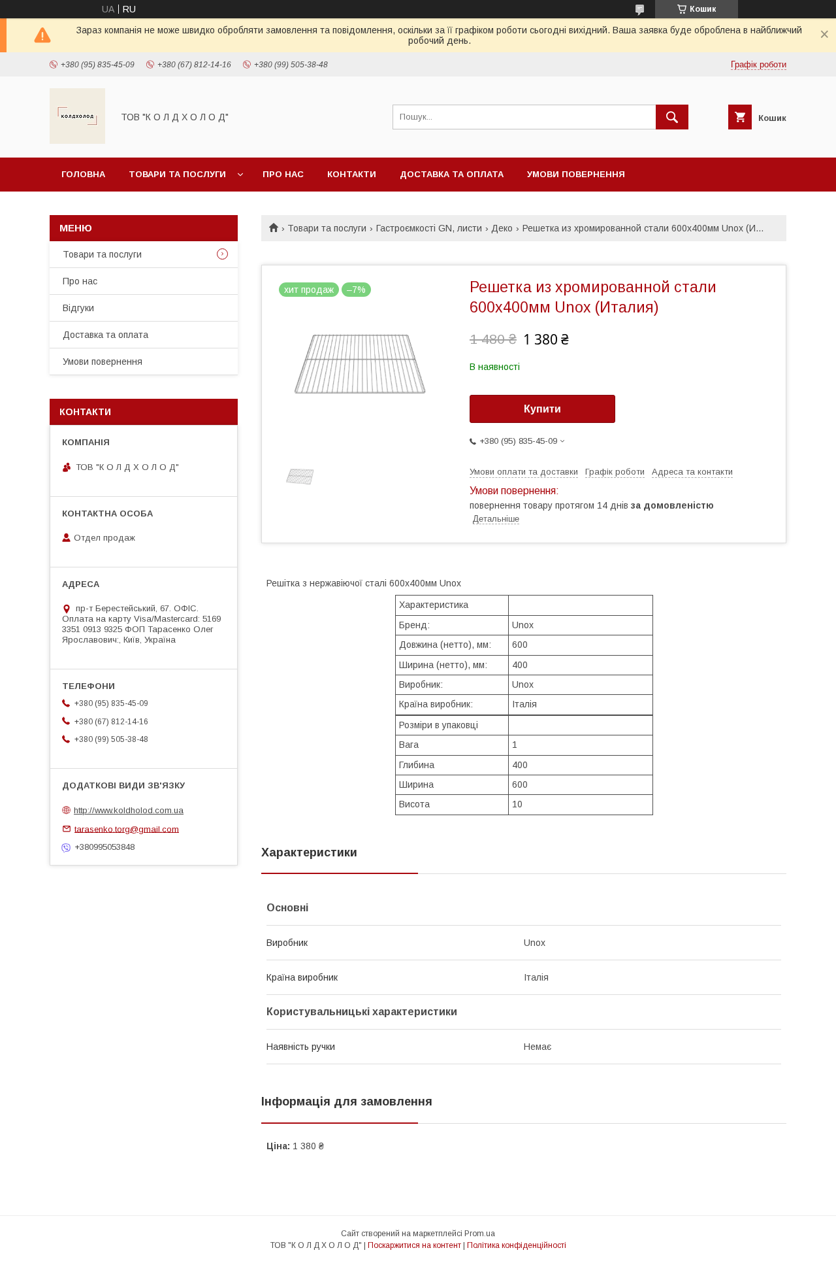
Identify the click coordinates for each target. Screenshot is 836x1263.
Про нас (283, 174)
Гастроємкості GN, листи (429, 228)
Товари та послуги (177, 174)
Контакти (351, 174)
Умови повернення (576, 174)
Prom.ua (479, 1233)
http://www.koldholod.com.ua (129, 810)
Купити (542, 408)
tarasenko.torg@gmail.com (126, 829)
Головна (83, 174)
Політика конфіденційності (516, 1245)
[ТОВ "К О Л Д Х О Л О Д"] (77, 140)
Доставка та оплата (452, 174)
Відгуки (78, 308)
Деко (502, 228)
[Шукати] (672, 117)
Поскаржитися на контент (414, 1245)
